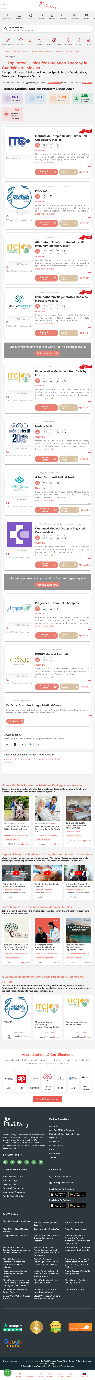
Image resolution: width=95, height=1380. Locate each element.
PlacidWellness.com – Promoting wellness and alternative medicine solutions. (14, 1263)
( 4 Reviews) (22, 213)
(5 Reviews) (50, 1033)
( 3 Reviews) (22, 448)
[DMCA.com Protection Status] (56, 1327)
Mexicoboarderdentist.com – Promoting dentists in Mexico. (16, 1274)
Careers (53, 1149)
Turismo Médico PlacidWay (46, 1229)
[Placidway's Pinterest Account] (26, 1162)
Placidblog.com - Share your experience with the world (78, 1248)
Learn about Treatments (14, 1192)
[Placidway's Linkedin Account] (41, 1162)
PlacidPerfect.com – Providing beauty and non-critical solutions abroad (46, 1262)
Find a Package (10, 1180)
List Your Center (56, 1138)
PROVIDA (10, 762)
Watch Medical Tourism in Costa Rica (46, 885)
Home (6, 51)
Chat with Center (44, 172)
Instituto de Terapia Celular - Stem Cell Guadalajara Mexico (34, 759)
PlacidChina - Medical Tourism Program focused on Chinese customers (16, 1250)
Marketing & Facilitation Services (64, 1134)
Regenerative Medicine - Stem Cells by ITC (77, 1023)
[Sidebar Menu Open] (4, 5)
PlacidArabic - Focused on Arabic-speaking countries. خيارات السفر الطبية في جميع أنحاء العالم (77, 1263)
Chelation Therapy (63, 51)
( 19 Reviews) (22, 393)
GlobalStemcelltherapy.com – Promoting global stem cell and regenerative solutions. (16, 1283)
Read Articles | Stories (13, 1196)
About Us (53, 1126)
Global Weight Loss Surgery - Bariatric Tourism (47, 1281)
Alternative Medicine (41, 51)
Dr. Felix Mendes (54, 83)
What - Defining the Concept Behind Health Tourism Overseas (14, 885)
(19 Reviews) (81, 1033)
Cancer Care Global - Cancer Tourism (16, 1297)
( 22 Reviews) (22, 550)
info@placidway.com (63, 1182)
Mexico (78, 51)
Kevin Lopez (87, 83)
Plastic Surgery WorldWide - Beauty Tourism (78, 1272)
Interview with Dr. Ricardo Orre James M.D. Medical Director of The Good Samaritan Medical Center (16, 947)
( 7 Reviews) (22, 499)
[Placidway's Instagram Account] (33, 1162)
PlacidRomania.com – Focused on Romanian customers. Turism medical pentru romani (77, 1239)
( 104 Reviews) (23, 319)
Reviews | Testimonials (13, 1188)
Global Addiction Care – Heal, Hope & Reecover (45, 1290)
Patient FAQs (55, 1142)
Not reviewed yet (13, 158)
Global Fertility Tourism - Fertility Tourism (76, 1281)
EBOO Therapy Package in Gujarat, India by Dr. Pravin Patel (47, 829)
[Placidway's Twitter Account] (12, 1162)
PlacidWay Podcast (74, 1222)
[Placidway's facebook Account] (5, 1162)
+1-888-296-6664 (62, 1177)
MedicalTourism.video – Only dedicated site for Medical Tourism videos (47, 1274)
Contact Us (54, 1153)
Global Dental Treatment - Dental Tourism (15, 1290)
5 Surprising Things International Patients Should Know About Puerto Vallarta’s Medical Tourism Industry (46, 947)
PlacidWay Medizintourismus (16, 1221)
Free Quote (13, 721)
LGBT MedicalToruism (75, 1289)
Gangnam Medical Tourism (15, 1235)
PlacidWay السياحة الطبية (76, 1229)
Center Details (64, 172)
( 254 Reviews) (23, 625)
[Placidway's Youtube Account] (19, 1162)
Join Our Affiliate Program (61, 1130)
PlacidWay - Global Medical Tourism (16, 1230)
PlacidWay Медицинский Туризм (46, 1223)
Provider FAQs (56, 1145)
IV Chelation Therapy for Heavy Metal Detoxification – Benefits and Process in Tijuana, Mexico (78, 885)
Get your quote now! (47, 353)
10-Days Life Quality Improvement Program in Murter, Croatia (77, 825)
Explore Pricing (10, 1184)
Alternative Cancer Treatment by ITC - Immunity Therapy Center (47, 1024)
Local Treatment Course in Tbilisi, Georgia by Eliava (16, 827)
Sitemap (53, 1157)
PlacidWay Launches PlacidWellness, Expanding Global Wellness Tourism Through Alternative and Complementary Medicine (78, 947)
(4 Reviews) (19, 1033)
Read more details (44, 162)
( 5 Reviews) (22, 264)
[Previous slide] (5, 944)
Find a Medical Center (13, 1176)
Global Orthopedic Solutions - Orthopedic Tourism (47, 1297)
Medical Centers (20, 51)
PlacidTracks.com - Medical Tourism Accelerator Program (47, 1238)
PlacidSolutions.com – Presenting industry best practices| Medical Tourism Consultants (46, 1251)
